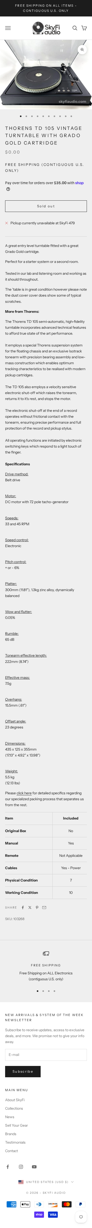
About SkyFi (15, 1100)
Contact (11, 1151)
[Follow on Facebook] (7, 1166)
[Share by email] (44, 907)
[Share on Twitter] (30, 907)
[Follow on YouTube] (34, 1166)
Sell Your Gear (16, 1125)
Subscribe (23, 1071)
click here (24, 793)
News (9, 1117)
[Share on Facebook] (23, 907)
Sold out (46, 206)
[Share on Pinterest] (37, 907)
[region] (46, 966)
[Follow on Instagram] (21, 1166)
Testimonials (15, 1142)
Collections (14, 1108)
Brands (10, 1134)
